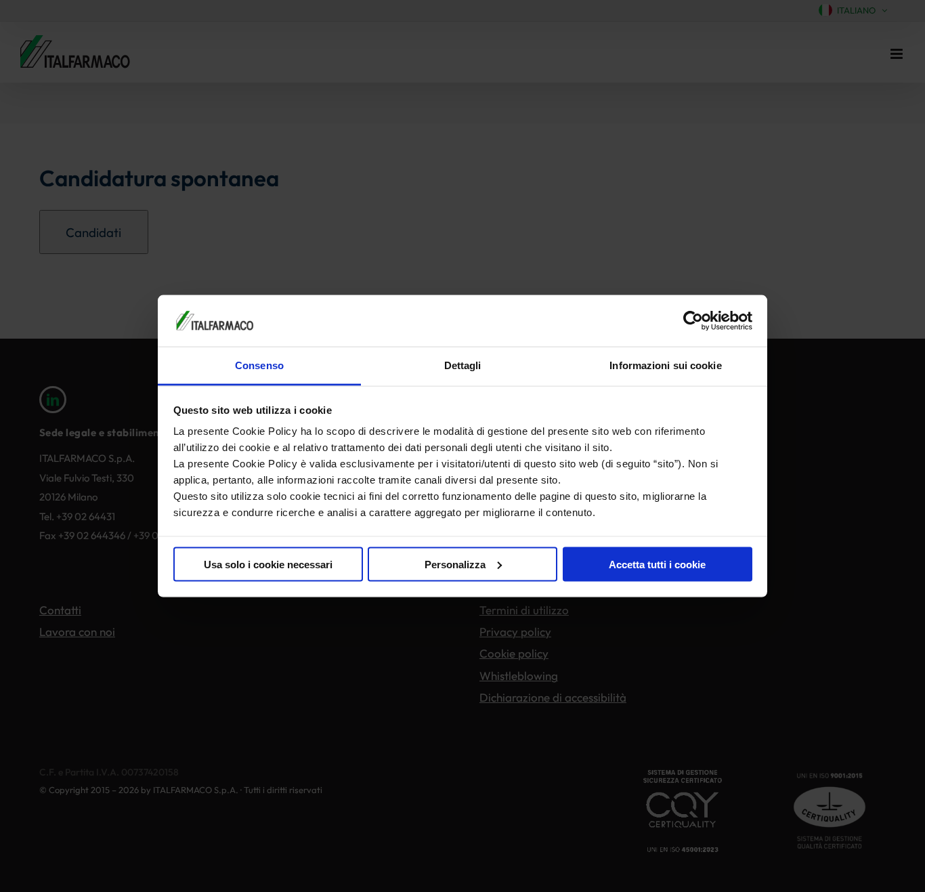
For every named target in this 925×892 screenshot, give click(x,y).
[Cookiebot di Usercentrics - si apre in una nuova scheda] (693, 320)
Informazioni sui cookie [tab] (665, 365)
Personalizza (455, 564)
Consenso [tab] (259, 365)
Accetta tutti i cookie (657, 564)
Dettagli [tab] (462, 365)
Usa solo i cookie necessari (268, 564)
